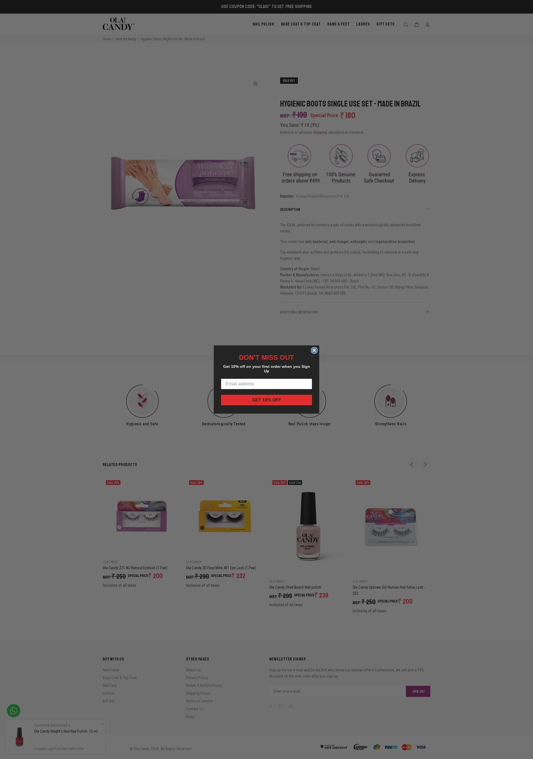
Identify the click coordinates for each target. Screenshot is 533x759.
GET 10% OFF (266, 400)
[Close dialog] (314, 350)
